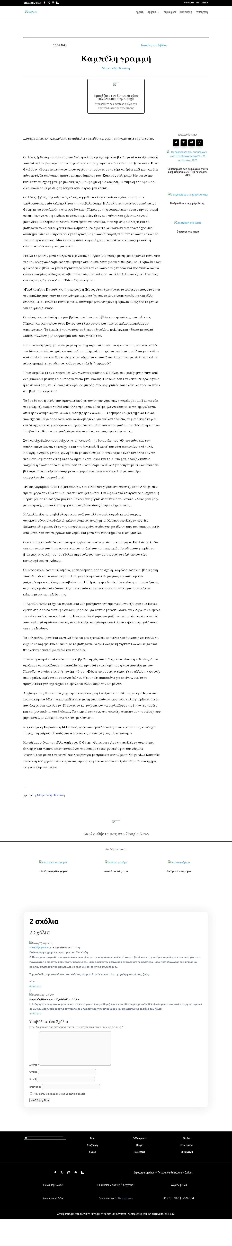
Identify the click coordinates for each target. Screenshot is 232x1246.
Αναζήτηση (202, 12)
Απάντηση (35, 986)
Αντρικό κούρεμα (179, 871)
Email (32, 1079)
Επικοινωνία (189, 3)
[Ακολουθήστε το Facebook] (176, 142)
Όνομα (33, 1071)
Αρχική (140, 12)
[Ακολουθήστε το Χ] (184, 142)
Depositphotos (125, 1198)
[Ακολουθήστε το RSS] (82, 1172)
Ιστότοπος (35, 1086)
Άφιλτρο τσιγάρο (116, 871)
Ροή (197, 3)
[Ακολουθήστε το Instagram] (199, 142)
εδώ (145, 1213)
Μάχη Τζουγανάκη (39, 947)
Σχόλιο (34, 1064)
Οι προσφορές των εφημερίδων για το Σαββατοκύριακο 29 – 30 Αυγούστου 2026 (188, 172)
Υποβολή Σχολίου (40, 1100)
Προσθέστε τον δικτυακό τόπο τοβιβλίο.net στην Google (116, 97)
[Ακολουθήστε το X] (62, 1172)
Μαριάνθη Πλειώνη (116, 68)
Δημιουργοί (170, 12)
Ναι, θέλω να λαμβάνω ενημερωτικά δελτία (59, 1093)
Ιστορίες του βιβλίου (154, 45)
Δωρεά (205, 3)
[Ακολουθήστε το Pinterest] (191, 142)
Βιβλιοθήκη (186, 12)
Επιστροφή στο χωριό (188, 231)
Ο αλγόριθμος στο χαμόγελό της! (187, 203)
